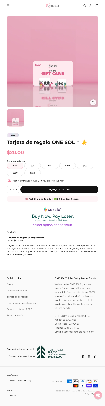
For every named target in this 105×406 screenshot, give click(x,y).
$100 (67, 165)
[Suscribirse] (34, 356)
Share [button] (13, 232)
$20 (15, 165)
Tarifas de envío (15, 315)
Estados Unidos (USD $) (20, 381)
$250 (32, 173)
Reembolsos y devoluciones (21, 303)
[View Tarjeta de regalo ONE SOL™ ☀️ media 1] (15, 117)
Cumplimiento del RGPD (19, 309)
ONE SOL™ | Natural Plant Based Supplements (80, 391)
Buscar (10, 284)
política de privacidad (17, 297)
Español (12, 396)
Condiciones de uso (17, 290)
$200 (15, 173)
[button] (8, 6)
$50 (32, 165)
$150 (85, 165)
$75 (50, 165)
